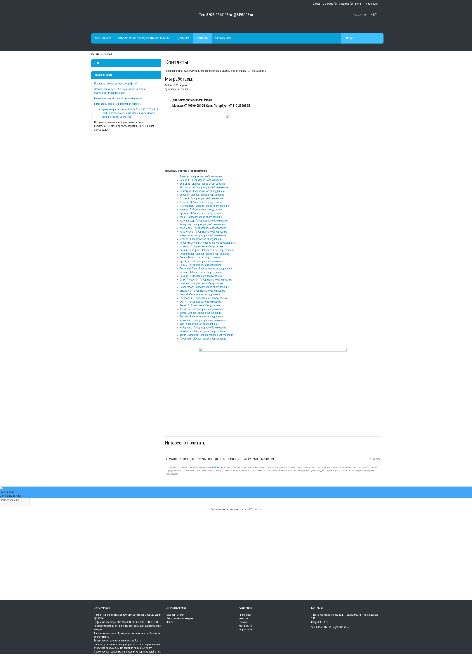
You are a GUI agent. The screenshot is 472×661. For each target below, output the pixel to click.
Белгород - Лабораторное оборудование (202, 183)
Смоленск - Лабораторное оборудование (202, 290)
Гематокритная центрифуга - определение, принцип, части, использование (220, 459)
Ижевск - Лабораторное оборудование (201, 209)
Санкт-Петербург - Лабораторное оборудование (206, 279)
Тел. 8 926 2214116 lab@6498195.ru (226, 15)
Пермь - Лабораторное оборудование (200, 264)
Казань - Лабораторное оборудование (201, 216)
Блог (97, 63)
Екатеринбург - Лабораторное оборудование (204, 205)
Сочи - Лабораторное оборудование (200, 294)
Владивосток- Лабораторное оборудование (204, 187)
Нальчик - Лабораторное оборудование (201, 246)
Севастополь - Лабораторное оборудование (204, 286)
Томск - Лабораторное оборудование (200, 312)
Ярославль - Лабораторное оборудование (203, 338)
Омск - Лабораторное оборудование (200, 257)
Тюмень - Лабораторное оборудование (201, 316)
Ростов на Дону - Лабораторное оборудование (206, 268)
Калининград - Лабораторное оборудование (204, 220)
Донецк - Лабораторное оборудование (201, 202)
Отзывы (243, 622)
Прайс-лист (245, 614)
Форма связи (246, 629)
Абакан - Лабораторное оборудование (201, 176)
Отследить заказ (175, 614)
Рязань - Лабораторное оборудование (201, 272)
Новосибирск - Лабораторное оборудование (204, 253)
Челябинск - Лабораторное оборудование (203, 331)
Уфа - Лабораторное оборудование (199, 323)
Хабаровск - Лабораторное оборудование (203, 327)
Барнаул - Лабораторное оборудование (201, 180)
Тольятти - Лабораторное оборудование (202, 309)
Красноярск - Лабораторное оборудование (203, 231)
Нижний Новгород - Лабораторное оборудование (207, 250)
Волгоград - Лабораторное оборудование (203, 191)
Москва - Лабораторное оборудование (201, 239)
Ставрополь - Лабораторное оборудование (204, 298)
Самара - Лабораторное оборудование (201, 275)
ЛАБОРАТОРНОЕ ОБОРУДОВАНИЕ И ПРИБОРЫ (144, 38)
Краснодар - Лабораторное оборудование (203, 227)
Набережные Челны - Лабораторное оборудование (208, 242)
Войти (169, 622)
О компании (223, 38)
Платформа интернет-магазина (225, 509)
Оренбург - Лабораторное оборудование (202, 261)
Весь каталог (103, 38)
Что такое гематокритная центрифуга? (115, 83)
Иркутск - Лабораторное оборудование (201, 213)
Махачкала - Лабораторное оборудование (203, 235)
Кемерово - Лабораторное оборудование (202, 224)
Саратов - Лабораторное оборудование (201, 283)
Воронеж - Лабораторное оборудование (202, 194)
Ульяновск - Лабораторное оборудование (203, 320)
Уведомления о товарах (179, 618)
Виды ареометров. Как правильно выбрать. (118, 103)
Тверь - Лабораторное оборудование (200, 305)
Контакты (202, 38)
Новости (243, 618)
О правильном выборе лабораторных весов (118, 98)
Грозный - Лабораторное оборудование (201, 198)
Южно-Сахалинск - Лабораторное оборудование (206, 334)
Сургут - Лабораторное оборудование (200, 301)
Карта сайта (245, 625)
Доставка (183, 38)
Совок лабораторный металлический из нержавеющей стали (127, 651)
